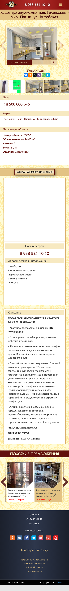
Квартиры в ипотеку (34, 550)
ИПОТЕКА (34, 523)
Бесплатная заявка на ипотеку (34, 172)
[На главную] (11, 4)
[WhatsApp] (44, 75)
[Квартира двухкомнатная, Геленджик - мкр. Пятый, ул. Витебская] (34, 210)
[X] (35, 75)
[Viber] (39, 75)
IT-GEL (59, 582)
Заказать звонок (19, 62)
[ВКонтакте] (26, 75)
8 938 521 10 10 (37, 5)
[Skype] (48, 75)
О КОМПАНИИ (34, 519)
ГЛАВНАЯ (34, 515)
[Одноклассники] (30, 75)
